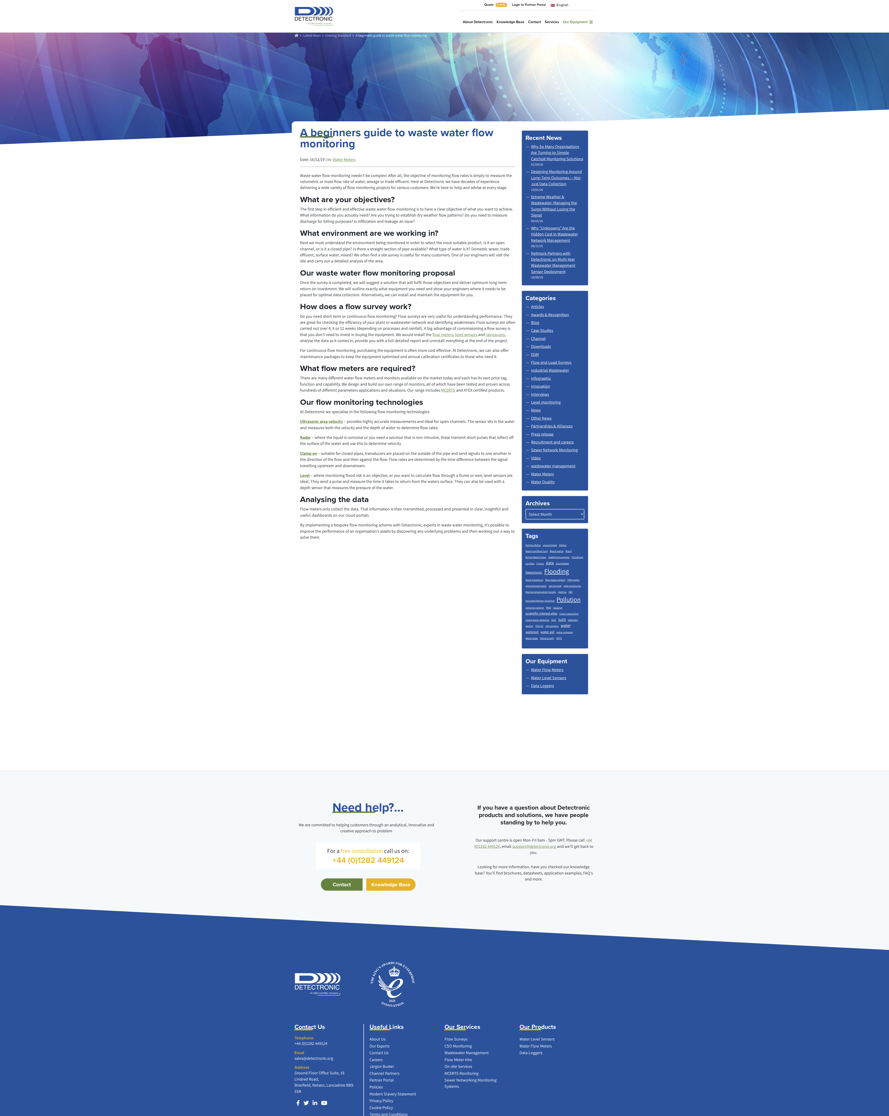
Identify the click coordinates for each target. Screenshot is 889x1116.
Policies (376, 1087)
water (566, 625)
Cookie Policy (381, 1107)
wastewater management (553, 465)
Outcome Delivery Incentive (540, 600)
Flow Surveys (455, 1039)
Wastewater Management (466, 1052)
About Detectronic (478, 22)
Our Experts (379, 1046)
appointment (550, 545)
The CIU (539, 626)
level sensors (466, 334)
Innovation (540, 386)
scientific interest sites (541, 613)
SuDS (562, 619)
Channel (538, 338)
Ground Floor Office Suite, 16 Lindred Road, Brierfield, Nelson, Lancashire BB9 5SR (323, 1082)
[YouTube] (324, 1103)
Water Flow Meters (536, 1046)
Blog (535, 322)
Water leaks (532, 638)
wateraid (532, 632)
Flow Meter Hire (458, 1059)
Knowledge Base (510, 22)
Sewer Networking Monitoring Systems (470, 1083)
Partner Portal (381, 1080)
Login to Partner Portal (529, 4)
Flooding (556, 571)
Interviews (540, 394)
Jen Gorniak (555, 586)
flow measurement (555, 580)
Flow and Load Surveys (551, 362)
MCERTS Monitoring (461, 1073)
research (557, 607)
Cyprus (540, 563)
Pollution (569, 599)
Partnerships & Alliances (552, 426)
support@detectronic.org (534, 846)
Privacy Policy (381, 1100)
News (536, 410)
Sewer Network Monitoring (554, 450)
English (562, 5)
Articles (537, 306)
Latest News (312, 35)
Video (536, 458)
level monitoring (572, 586)
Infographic (541, 378)
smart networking (569, 613)
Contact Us (378, 1052)
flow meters (442, 334)
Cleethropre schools (559, 557)
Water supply (547, 638)
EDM (535, 354)
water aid (547, 632)
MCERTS (448, 390)
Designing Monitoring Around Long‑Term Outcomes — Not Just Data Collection (556, 177)
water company (564, 632)
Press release (542, 434)
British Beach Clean (536, 557)
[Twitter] (306, 1103)
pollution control (535, 607)
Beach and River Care (537, 551)
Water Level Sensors (537, 1039)
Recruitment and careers (552, 442)
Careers (375, 1059)
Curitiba (530, 563)
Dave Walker (562, 563)
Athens (563, 545)
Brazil (569, 551)
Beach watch (556, 551)
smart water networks (537, 620)
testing (529, 626)
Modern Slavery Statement (392, 1094)
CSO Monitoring (458, 1046)
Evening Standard (338, 35)
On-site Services (458, 1066)
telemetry (573, 620)
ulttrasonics (552, 626)
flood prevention (534, 580)
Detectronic (534, 572)
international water (536, 586)
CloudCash (577, 557)
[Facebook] (298, 1103)
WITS (559, 638)
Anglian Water (533, 545)
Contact (534, 22)
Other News (541, 418)
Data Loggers (531, 1052)
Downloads (541, 346)
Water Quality (543, 481)
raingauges (495, 334)
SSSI (553, 620)
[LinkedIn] (315, 1103)
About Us (377, 1039)
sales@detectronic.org (313, 1058)
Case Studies (542, 330)
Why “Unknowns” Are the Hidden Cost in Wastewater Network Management (554, 234)
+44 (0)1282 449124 (310, 1043)
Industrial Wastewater (550, 370)
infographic (573, 580)
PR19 (548, 607)
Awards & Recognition (550, 314)
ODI (571, 592)
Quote (495, 4)
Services (552, 22)
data (550, 563)
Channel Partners (384, 1073)
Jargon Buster (381, 1066)
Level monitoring (546, 402)
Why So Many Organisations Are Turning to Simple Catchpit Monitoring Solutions (557, 152)
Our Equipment (576, 22)
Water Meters (344, 159)
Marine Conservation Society (541, 592)
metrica (562, 592)
